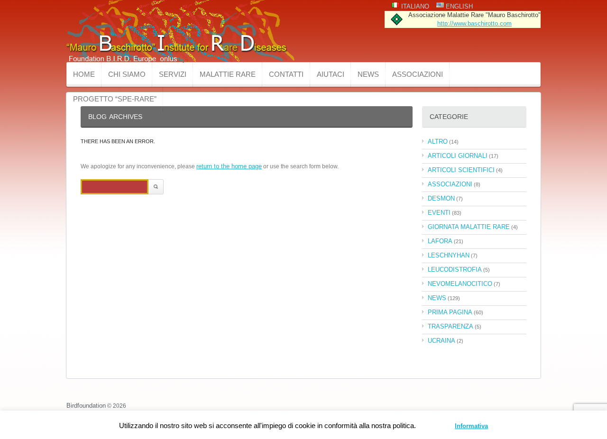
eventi (439, 212)
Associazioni (417, 74)
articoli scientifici (461, 170)
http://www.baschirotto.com (474, 23)
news (368, 74)
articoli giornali (457, 155)
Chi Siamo (127, 74)
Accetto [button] (436, 426)
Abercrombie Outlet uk (200, 382)
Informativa (471, 426)
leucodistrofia (455, 269)
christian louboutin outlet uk (48, 382)
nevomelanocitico (460, 283)
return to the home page (229, 166)
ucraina (441, 340)
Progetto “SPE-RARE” (114, 99)
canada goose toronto (408, 382)
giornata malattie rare (469, 226)
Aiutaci (330, 74)
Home (84, 74)
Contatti (286, 74)
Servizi (172, 74)
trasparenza (450, 326)
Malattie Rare (228, 74)
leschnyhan (448, 255)
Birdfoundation (86, 405)
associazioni (450, 184)
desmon (441, 198)
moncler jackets (300, 382)
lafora (440, 241)
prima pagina (450, 312)
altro (438, 141)
